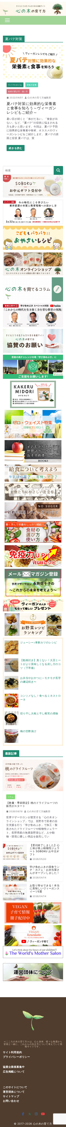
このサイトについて (15, 1087)
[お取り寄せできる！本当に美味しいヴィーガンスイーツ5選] (15, 892)
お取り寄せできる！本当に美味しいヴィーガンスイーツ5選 (45, 888)
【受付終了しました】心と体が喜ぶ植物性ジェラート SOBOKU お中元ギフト (45, 850)
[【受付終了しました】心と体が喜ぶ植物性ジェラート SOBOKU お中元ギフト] (15, 853)
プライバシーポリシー (16, 1056)
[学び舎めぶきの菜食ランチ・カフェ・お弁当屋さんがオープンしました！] (15, 873)
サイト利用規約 (12, 1052)
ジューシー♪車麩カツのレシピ (38, 642)
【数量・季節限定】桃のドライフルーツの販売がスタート (32, 804)
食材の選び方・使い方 (18, 91)
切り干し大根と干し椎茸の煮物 (39, 713)
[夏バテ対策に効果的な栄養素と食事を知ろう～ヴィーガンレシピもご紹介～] (33, 62)
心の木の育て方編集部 (39, 97)
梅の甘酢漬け (28, 731)
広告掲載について (14, 1071)
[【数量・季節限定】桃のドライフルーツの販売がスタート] (33, 775)
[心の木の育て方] (33, 4)
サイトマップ (11, 1096)
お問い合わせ (11, 1100)
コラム (11, 797)
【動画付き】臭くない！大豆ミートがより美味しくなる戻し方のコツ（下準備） (40, 664)
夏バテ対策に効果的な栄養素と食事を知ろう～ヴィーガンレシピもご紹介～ (31, 108)
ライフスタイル (15, 85)
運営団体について (14, 1091)
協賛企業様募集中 (14, 1066)
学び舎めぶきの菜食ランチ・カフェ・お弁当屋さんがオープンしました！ (45, 870)
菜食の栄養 (32, 85)
